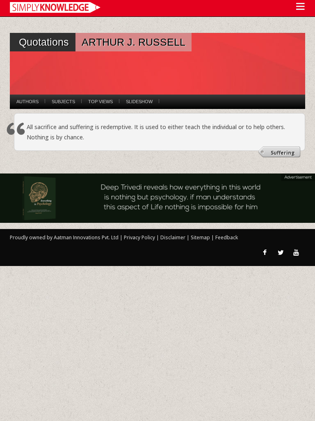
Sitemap (201, 237)
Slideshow (139, 101)
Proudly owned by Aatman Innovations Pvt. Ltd (64, 237)
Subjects (63, 101)
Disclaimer (172, 237)
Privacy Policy (140, 237)
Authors (27, 101)
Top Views (100, 101)
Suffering (282, 152)
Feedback (226, 237)
